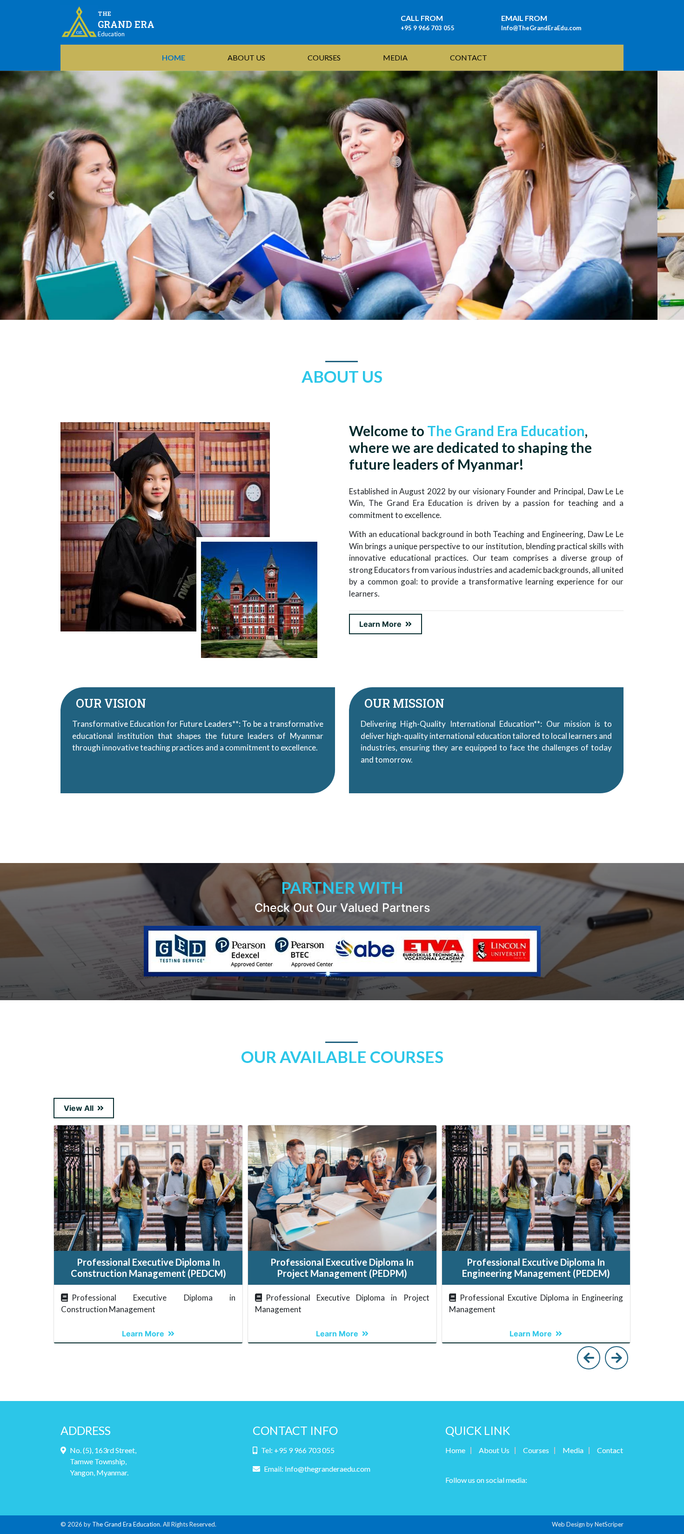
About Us (494, 1450)
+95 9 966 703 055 (428, 28)
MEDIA (395, 57)
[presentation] (588, 1357)
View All (79, 1108)
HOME (175, 57)
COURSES (324, 57)
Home (455, 1450)
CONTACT (468, 57)
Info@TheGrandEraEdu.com (541, 28)
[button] (51, 195)
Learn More (380, 624)
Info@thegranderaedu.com (327, 1468)
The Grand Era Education (126, 1524)
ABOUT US (246, 57)
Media (573, 1450)
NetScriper (609, 1524)
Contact (610, 1450)
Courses (536, 1450)
